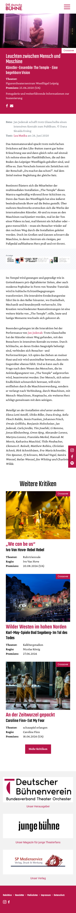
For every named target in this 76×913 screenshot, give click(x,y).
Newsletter (19, 895)
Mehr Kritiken (38, 748)
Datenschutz (59, 895)
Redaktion (7, 895)
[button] (6, 105)
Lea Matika (20, 135)
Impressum (46, 895)
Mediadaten (32, 895)
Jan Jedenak (35, 332)
